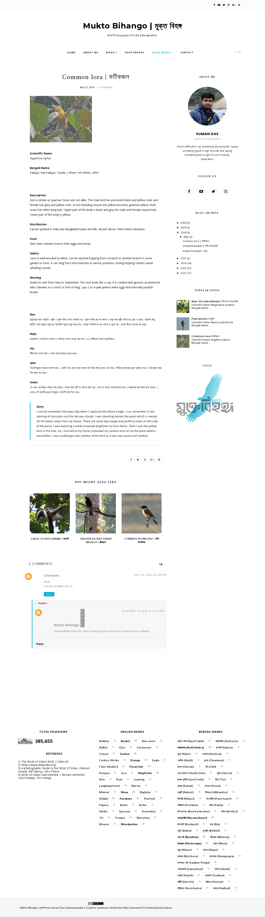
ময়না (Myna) (220, 843)
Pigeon (103, 805)
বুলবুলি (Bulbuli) (211, 830)
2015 (184, 258)
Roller (143, 805)
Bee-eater (149, 741)
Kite (102, 779)
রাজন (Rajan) (210, 849)
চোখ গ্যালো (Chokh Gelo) (191, 773)
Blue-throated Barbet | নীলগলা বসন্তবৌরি (214, 301)
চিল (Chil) (211, 766)
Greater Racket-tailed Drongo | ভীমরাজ (96, 541)
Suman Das (57, 907)
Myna (124, 792)
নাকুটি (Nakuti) (186, 792)
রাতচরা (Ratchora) (188, 856)
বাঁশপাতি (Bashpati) (188, 824)
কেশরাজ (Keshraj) (212, 753)
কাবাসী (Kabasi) (224, 747)
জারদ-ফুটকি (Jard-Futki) (191, 779)
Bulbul (103, 747)
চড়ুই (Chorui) (224, 773)
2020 (184, 222)
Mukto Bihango (66, 625)
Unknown (51, 575)
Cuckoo (125, 753)
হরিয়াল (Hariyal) (214, 881)
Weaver (104, 824)
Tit (101, 817)
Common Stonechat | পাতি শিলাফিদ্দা (141, 541)
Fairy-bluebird (108, 766)
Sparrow (124, 811)
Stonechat (149, 811)
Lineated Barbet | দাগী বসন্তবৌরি (200, 246)
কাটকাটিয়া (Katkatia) (227, 741)
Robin (123, 805)
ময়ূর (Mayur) (185, 849)
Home (71, 52)
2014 (184, 263)
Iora (124, 773)
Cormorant (144, 747)
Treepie (120, 817)
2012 (184, 273)
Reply (49, 594)
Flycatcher (136, 766)
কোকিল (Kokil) (185, 760)
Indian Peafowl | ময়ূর (195, 251)
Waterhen (143, 817)
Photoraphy (135, 52)
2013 (184, 268)
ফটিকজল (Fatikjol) (188, 805)
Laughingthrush (109, 785)
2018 (184, 232)
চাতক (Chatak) (186, 766)
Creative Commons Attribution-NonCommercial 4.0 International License (129, 907)
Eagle (155, 760)
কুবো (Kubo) (184, 753)
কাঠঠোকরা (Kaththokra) (191, 747)
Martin (136, 785)
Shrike (103, 811)
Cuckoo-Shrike (109, 760)
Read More (207, 159)
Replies (42, 603)
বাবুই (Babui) (185, 830)
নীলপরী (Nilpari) (186, 798)
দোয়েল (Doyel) (212, 785)
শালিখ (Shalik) (222, 869)
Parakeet (126, 798)
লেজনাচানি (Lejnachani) (190, 869)
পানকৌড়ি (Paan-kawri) (218, 798)
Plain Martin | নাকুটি (202, 319)
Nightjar (145, 792)
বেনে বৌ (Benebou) (188, 837)
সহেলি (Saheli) (185, 875)
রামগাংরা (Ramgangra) (222, 856)
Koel (119, 779)
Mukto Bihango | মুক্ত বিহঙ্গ (132, 25)
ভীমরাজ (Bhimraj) (219, 837)
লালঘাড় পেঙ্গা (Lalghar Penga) (194, 862)
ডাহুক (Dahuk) (185, 785)
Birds (110, 52)
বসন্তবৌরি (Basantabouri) (192, 817)
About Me (90, 52)
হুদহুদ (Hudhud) (221, 888)
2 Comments (105, 87)
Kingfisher (145, 773)
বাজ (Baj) (215, 824)
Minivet (104, 792)
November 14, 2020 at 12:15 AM (143, 611)
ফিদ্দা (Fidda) (216, 805)
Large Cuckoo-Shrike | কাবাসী (50, 539)
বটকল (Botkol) (229, 811)
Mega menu (161, 52)
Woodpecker (129, 824)
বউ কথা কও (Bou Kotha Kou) (194, 811)
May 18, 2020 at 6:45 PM (150, 575)
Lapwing (139, 779)
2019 (184, 227)
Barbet (125, 741)
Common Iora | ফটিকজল (196, 241)
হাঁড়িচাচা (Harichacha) (190, 888)
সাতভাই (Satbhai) (215, 875)
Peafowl (149, 798)
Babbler (104, 741)
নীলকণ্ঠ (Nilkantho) (216, 792)
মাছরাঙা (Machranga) (190, 843)
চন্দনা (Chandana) (214, 760)
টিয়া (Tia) (220, 779)
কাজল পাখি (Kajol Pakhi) (191, 741)
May (187, 237)
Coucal (103, 753)
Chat (122, 747)
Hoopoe (104, 773)
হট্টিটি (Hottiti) (186, 881)
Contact (187, 52)
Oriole (103, 798)
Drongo (135, 760)
